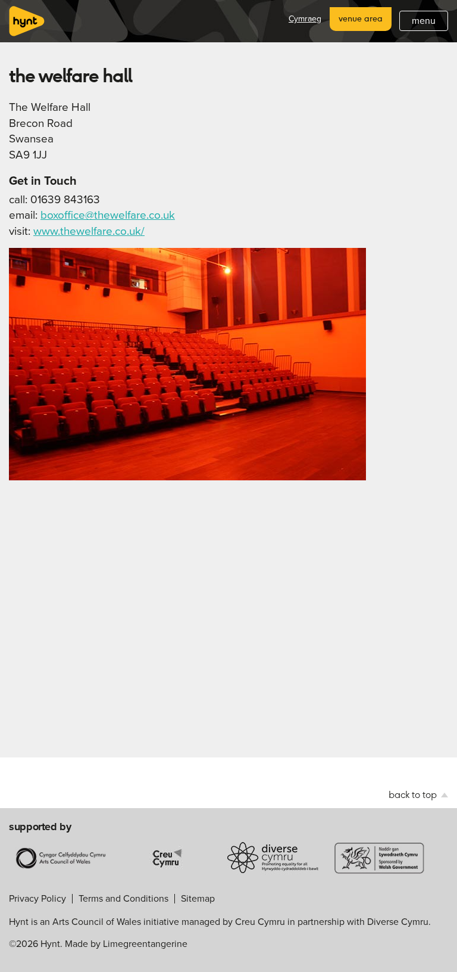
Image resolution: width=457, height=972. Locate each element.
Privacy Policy (37, 898)
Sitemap (198, 898)
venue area (361, 18)
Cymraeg (305, 19)
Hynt (27, 21)
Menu (424, 20)
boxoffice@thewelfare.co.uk (107, 214)
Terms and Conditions (123, 898)
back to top (414, 794)
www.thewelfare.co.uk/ (89, 231)
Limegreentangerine (145, 944)
